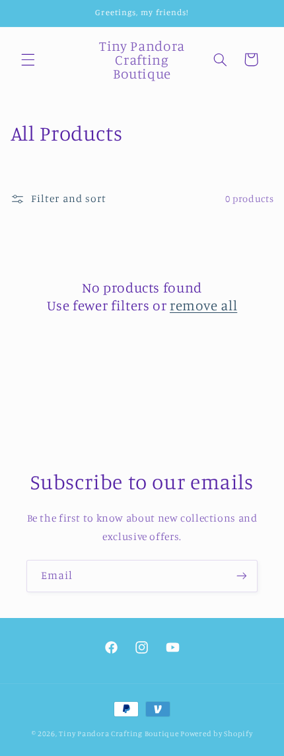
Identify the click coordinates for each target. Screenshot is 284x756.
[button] (28, 59)
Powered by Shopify (216, 733)
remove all (203, 305)
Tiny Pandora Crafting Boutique (118, 733)
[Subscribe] (242, 576)
